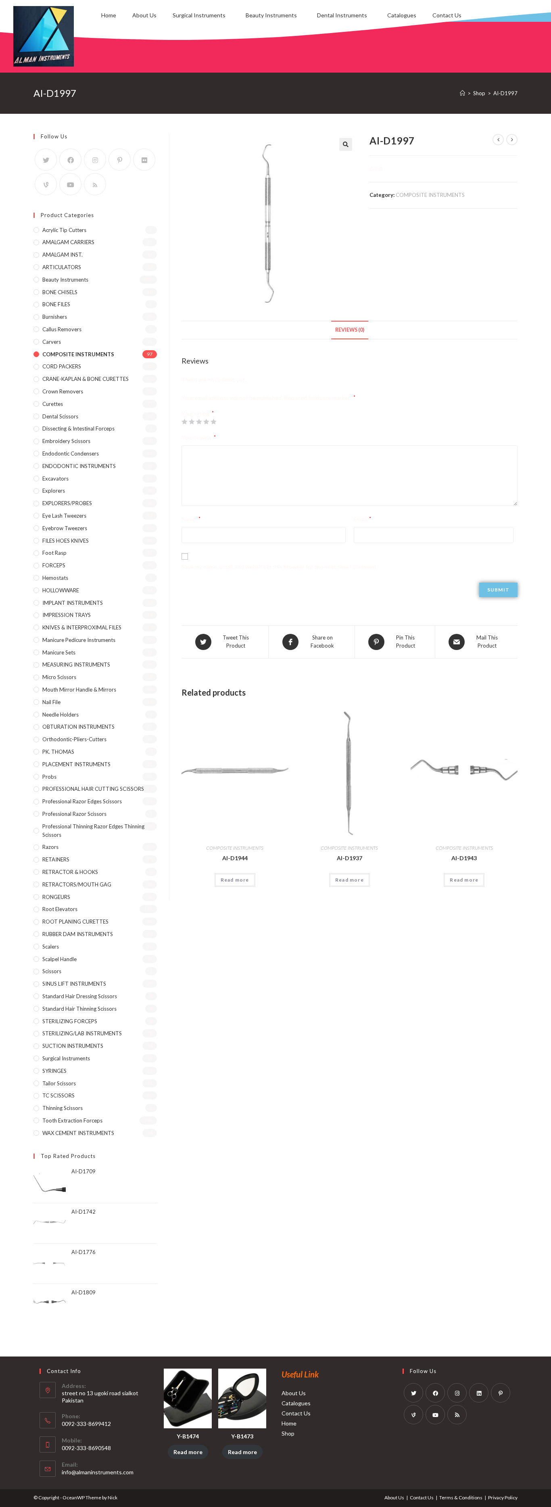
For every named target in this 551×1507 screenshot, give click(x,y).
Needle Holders (60, 714)
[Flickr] (144, 159)
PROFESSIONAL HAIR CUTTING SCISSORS (93, 789)
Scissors (51, 971)
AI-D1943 (464, 858)
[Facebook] (70, 159)
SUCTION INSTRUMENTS (72, 1046)
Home (108, 15)
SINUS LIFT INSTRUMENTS (74, 983)
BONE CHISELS (59, 292)
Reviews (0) (349, 330)
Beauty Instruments (271, 15)
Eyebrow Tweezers (64, 528)
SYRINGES (54, 1071)
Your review (199, 437)
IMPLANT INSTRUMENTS (72, 603)
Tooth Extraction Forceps (72, 1120)
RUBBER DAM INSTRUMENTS (77, 934)
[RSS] (95, 184)
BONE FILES (56, 304)
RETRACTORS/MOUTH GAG (76, 884)
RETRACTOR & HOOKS (70, 872)
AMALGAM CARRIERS (68, 242)
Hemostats (55, 578)
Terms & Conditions (460, 1497)
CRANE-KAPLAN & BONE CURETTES (85, 379)
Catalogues (401, 15)
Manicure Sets (58, 652)
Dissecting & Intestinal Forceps (78, 428)
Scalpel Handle (59, 959)
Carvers (51, 342)
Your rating (198, 413)
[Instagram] (95, 159)
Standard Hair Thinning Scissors (79, 1008)
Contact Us (446, 15)
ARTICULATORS (61, 267)
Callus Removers (61, 329)
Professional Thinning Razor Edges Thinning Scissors (93, 830)
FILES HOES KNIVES (65, 540)
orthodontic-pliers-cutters (74, 739)
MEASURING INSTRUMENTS (76, 664)
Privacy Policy (503, 1497)
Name (191, 519)
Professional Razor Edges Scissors (82, 801)
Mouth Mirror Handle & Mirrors (79, 689)
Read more (235, 880)
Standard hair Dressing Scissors (79, 996)
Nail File (51, 702)
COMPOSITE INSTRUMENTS (430, 195)
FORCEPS (53, 565)
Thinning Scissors (62, 1108)
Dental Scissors (60, 416)
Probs (49, 776)
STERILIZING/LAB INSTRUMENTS (82, 1033)
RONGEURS (56, 897)
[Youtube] (70, 184)
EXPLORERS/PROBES (67, 503)
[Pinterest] (120, 159)
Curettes (52, 404)
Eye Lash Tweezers (64, 515)
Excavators (55, 478)
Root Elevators (59, 909)
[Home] (462, 93)
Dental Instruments (342, 15)
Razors (50, 847)
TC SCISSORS (58, 1095)
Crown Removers (62, 391)
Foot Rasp (54, 553)
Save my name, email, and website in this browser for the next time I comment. (280, 566)
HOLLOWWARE (60, 590)
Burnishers (54, 317)
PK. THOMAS (58, 751)
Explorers (53, 490)
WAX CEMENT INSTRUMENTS (78, 1133)
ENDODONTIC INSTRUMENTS (79, 466)
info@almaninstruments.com (98, 1472)
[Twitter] (46, 159)
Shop (288, 1433)
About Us (144, 15)
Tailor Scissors (59, 1083)
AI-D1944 (235, 858)
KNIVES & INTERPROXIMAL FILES (81, 627)
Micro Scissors (59, 677)
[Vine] (46, 184)
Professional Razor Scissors (74, 814)
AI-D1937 (349, 858)
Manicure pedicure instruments (78, 640)
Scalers (50, 946)
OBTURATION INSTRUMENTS (78, 726)
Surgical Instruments (199, 15)
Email (362, 519)
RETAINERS (55, 859)
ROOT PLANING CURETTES (75, 921)
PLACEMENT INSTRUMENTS (76, 764)
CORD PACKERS (61, 366)
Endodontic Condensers (70, 453)
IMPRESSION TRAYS (66, 615)
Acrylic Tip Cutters (64, 230)
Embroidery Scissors (66, 441)
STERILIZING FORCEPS (69, 1021)
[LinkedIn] (478, 1392)
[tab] (349, 330)
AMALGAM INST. (62, 254)
